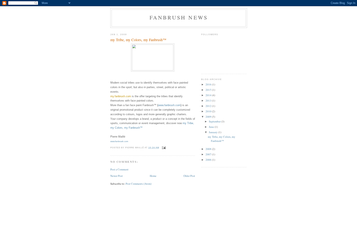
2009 (209, 116)
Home (153, 176)
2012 (209, 106)
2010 (209, 111)
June (212, 127)
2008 (209, 149)
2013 (209, 100)
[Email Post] (163, 147)
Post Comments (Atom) (138, 184)
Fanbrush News (179, 17)
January (213, 132)
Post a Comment (119, 169)
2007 (209, 154)
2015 (209, 90)
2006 (209, 160)
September (215, 121)
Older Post (189, 176)
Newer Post (116, 176)
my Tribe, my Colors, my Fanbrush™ (221, 139)
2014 (209, 95)
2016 (209, 84)
